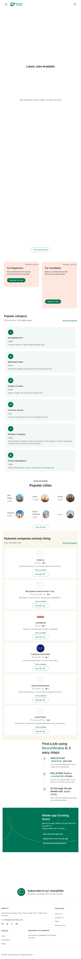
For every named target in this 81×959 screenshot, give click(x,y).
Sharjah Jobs (38, 141)
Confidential (40, 623)
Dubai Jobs (42, 139)
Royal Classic (40, 717)
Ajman (60, 497)
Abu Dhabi (36, 594)
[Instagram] (12, 923)
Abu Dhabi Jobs (41, 136)
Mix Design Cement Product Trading (40, 591)
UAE (44, 594)
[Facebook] (17, 923)
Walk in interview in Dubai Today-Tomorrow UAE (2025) (40, 148)
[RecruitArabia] (16, 4)
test (6, 115)
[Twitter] (7, 923)
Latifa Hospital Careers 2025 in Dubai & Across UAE (15, 193)
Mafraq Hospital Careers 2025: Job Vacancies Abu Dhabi (65, 196)
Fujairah (10, 513)
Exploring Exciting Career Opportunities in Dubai (66, 142)
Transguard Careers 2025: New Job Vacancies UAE (13, 244)
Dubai (35, 497)
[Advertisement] (40, 84)
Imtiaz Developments (40, 686)
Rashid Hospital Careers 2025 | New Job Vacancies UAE (38, 196)
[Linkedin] (3, 923)
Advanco (40, 560)
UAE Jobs (47, 141)
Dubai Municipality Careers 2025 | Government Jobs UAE (65, 244)
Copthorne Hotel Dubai (40, 654)
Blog (18, 111)
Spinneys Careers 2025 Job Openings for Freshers (40, 244)
